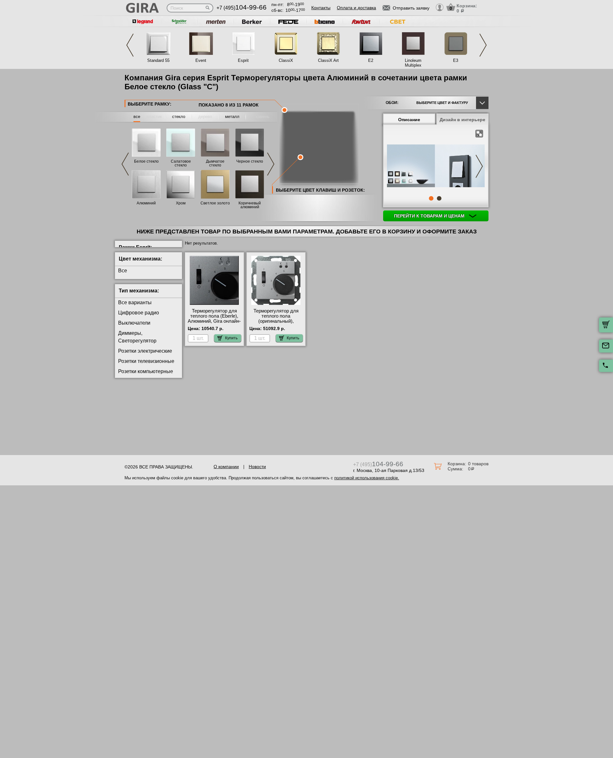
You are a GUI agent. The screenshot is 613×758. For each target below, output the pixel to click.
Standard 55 (158, 60)
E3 (455, 60)
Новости (257, 466)
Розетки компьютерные (145, 371)
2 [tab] (439, 198)
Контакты (320, 7)
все (136, 116)
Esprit (243, 60)
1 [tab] (431, 198)
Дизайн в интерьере (462, 119)
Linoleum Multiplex (413, 63)
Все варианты (135, 302)
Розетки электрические (145, 351)
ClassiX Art (328, 60)
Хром (180, 203)
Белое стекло (146, 161)
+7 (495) (241, 8)
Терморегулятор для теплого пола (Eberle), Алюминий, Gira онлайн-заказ (214, 318)
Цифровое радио (138, 312)
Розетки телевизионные (146, 361)
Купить (231, 338)
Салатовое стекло (181, 163)
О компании (226, 466)
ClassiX (286, 60)
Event (200, 60)
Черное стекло (249, 161)
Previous (130, 45)
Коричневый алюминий (249, 205)
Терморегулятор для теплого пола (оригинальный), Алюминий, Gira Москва (276, 318)
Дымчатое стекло (215, 163)
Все (122, 270)
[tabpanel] (436, 166)
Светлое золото (215, 203)
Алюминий (146, 203)
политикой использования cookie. (366, 477)
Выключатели (134, 323)
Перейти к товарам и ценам (430, 215)
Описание (409, 119)
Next (483, 45)
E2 (370, 60)
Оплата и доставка (356, 7)
